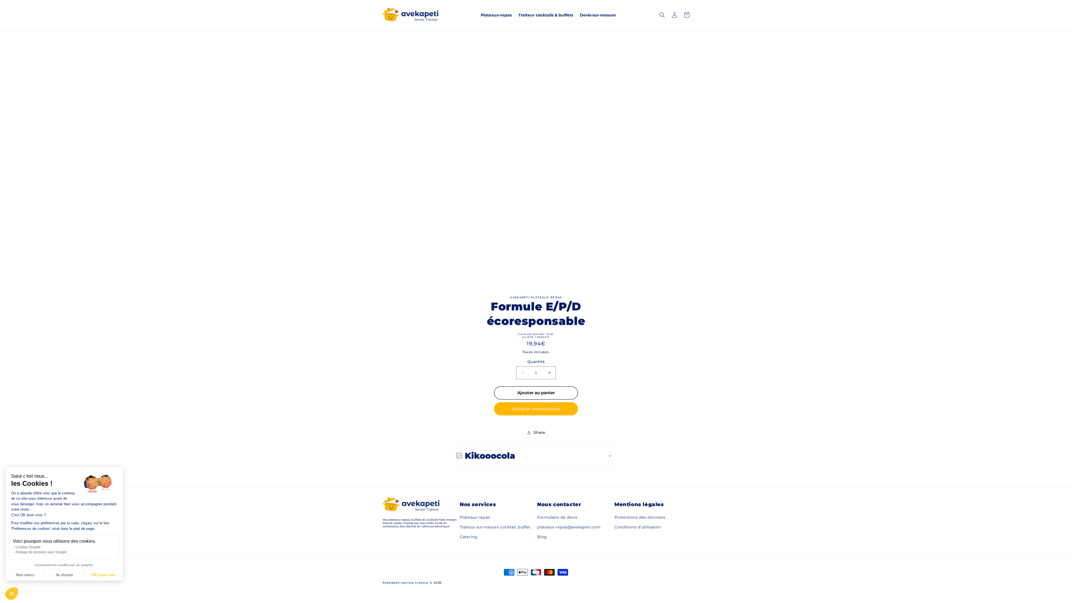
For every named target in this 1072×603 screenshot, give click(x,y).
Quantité (536, 361)
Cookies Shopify (28, 547)
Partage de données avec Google (41, 552)
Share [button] (539, 432)
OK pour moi (103, 575)
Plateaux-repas (475, 517)
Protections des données (639, 517)
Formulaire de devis (557, 517)
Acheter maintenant (536, 408)
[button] (11, 593)
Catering (468, 536)
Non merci (25, 575)
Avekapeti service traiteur (405, 583)
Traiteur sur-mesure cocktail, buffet (495, 527)
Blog (542, 536)
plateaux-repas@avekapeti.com (568, 527)
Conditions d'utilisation (637, 527)
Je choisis (64, 575)
